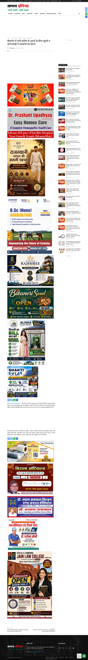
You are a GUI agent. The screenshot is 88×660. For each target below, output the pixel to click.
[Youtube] (80, 1)
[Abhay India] (8, 48)
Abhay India (12, 48)
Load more (69, 256)
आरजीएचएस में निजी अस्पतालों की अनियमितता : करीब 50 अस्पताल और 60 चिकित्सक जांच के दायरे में (73, 236)
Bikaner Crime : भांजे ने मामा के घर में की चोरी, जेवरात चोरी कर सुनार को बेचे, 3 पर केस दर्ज (73, 166)
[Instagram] (74, 1)
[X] (76, 1)
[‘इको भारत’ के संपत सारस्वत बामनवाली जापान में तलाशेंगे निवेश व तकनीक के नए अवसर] (61, 135)
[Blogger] (59, 648)
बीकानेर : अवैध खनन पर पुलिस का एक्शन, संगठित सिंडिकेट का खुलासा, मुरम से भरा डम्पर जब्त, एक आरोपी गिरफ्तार (73, 113)
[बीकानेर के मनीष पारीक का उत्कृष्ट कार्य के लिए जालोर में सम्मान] (61, 198)
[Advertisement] (54, 7)
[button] (79, 13)
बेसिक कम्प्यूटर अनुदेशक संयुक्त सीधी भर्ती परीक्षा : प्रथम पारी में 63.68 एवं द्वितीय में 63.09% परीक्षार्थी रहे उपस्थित (73, 99)
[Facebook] (72, 1)
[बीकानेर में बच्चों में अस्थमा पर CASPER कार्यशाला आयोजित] (61, 70)
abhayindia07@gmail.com (38, 651)
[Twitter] (86, 11)
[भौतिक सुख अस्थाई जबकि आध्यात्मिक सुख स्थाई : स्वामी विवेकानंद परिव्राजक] (61, 84)
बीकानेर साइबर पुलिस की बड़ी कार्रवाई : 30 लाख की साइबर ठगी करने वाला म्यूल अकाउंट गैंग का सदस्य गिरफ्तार (73, 220)
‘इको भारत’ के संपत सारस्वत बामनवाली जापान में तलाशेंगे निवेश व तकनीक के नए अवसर (72, 135)
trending (12, 38)
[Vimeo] (78, 1)
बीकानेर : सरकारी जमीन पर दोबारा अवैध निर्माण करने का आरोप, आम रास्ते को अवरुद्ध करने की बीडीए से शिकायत (73, 121)
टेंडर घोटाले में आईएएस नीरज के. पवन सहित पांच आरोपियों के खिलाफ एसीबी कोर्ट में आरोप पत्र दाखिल (73, 128)
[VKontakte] (73, 648)
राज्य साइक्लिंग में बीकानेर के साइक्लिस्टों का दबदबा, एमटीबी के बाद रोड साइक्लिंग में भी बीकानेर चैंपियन (73, 76)
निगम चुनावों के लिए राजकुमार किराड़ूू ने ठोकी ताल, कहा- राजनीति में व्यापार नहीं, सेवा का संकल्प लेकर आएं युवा (73, 243)
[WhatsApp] (86, 14)
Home (8, 38)
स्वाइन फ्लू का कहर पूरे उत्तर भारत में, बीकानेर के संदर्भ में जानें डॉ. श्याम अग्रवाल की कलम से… (73, 142)
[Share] (86, 16)
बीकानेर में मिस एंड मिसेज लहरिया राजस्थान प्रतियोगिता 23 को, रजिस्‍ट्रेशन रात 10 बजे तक (73, 150)
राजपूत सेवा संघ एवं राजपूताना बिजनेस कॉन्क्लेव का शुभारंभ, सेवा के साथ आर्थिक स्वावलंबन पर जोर (72, 190)
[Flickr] (66, 648)
